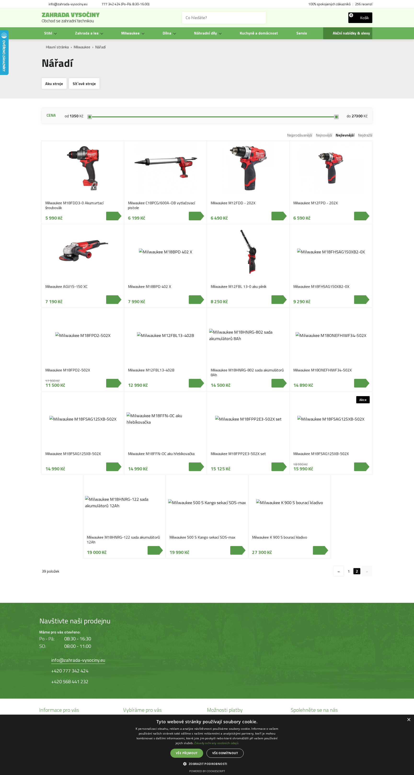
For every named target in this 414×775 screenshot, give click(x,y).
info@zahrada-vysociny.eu (78, 660)
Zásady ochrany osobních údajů (216, 743)
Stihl (48, 33)
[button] (207, 763)
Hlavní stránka (57, 47)
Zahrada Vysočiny (71, 18)
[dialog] (207, 745)
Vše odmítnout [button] (225, 753)
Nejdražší (365, 135)
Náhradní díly (205, 33)
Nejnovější (324, 135)
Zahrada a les (86, 33)
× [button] (408, 720)
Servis (301, 33)
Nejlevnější (345, 135)
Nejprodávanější (299, 135)
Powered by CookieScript (207, 771)
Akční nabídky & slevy (351, 33)
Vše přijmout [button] (187, 753)
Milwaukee (130, 33)
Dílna (167, 33)
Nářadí (100, 47)
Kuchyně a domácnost (259, 33)
